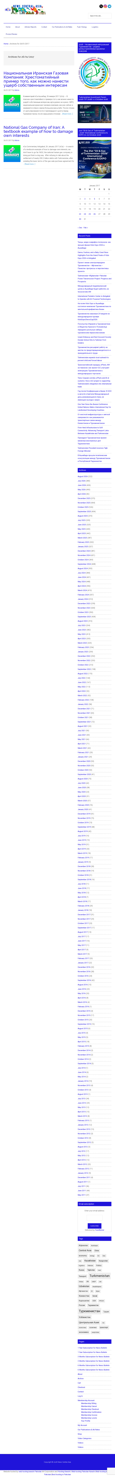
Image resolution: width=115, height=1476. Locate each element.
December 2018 (84, 866)
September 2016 (84, 980)
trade (99, 1270)
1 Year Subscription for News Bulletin (92, 1348)
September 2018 (84, 879)
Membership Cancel (89, 1406)
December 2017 (84, 915)
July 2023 (81, 625)
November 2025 (84, 503)
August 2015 (83, 1028)
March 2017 (82, 954)
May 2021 (82, 739)
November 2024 (84, 555)
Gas (104, 1256)
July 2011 (81, 1186)
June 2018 (82, 888)
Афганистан (83, 1291)
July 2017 (81, 936)
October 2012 (83, 1138)
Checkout (81, 1387)
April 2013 (82, 1112)
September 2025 (84, 511)
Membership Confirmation (91, 1412)
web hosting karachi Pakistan (30, 1471)
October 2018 (83, 875)
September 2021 (84, 722)
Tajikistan (91, 1270)
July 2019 (81, 836)
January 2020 (83, 809)
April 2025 (82, 533)
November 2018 (84, 871)
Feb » (86, 228)
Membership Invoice (89, 1415)
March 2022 (82, 695)
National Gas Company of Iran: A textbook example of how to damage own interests (38, 131)
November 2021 (84, 713)
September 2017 (84, 928)
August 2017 (83, 932)
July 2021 (81, 731)
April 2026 (82, 494)
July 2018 (81, 884)
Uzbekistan (84, 1286)
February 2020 (83, 805)
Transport (82, 1276)
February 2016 (83, 1007)
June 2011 (82, 1191)
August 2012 (83, 1147)
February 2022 (83, 700)
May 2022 (82, 687)
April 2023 (82, 639)
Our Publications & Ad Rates (89, 1430)
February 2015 (83, 1046)
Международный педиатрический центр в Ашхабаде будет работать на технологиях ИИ (93, 289)
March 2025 (82, 538)
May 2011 (82, 1195)
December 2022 (84, 656)
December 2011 (84, 1177)
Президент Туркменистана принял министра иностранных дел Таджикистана (92, 441)
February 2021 (83, 752)
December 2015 (84, 1011)
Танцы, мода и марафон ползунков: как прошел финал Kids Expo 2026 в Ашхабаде (94, 245)
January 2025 (83, 547)
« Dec (80, 228)
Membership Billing (88, 1403)
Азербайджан (97, 1286)
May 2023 (82, 634)
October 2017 (83, 923)
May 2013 (82, 1107)
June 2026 (82, 485)
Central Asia (85, 1250)
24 (85, 214)
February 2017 (83, 958)
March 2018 (82, 901)
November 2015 (84, 1015)
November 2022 (84, 660)
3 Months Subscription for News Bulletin (93, 1357)
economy (83, 1255)
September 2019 (84, 827)
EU (98, 1256)
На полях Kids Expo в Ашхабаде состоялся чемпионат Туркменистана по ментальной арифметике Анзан (94, 306)
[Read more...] (67, 114)
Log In (80, 1396)
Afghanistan (83, 1245)
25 (90, 214)
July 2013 (81, 1099)
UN (87, 1281)
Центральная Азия (89, 1322)
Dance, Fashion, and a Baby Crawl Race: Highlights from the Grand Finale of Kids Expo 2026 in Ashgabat (93, 255)
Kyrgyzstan (103, 1261)
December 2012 (84, 1129)
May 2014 (82, 1077)
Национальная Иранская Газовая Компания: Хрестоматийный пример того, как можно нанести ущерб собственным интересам (36, 79)
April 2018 (82, 897)
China (97, 1251)
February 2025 (83, 542)
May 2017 (82, 945)
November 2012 (84, 1134)
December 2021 (84, 709)
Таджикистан (93, 1305)
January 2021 (83, 757)
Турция (106, 1312)
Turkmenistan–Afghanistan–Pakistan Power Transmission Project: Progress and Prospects (94, 279)
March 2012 (82, 1164)
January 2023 (83, 652)
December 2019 (84, 814)
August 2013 (83, 1094)
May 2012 (82, 1155)
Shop (80, 1434)
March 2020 (82, 801)
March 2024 (82, 590)
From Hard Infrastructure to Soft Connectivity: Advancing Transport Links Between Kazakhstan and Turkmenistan (93, 431)
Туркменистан (89, 1311)
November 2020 (84, 766)
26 (95, 214)
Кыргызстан (84, 1301)
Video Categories (84, 1438)
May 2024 (82, 582)
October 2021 (83, 717)
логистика (82, 1327)
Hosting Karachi (64, 1471)
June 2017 (82, 941)
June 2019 (82, 840)
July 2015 (81, 1033)
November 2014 (84, 1055)
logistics (81, 1265)
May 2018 (82, 893)
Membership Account (86, 1400)
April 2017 (82, 950)
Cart (79, 1383)
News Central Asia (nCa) (25, 9)
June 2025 (82, 525)
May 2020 (82, 792)
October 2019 (83, 823)
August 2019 (83, 831)
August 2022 (83, 674)
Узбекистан (84, 1317)
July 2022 (81, 678)
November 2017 (84, 919)
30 (80, 219)
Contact (81, 1392)
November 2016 (84, 971)
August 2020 (83, 779)
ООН (94, 1301)
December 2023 (84, 603)
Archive (81, 1378)
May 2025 (82, 529)
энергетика (95, 1332)
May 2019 (82, 844)
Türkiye (81, 1281)
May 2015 (82, 1037)
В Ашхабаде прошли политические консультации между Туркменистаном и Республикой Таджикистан (94, 458)
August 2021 (83, 726)
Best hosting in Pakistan (61, 1474)
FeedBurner (99, 1230)
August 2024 (83, 568)
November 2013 (84, 1085)
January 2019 (83, 862)
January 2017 (83, 963)
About (80, 1374)
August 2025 (83, 516)
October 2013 (83, 1090)
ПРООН (101, 1301)
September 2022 (84, 669)
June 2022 (82, 682)
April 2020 (82, 796)
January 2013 (83, 1125)
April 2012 (82, 1160)
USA (100, 1281)
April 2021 (82, 744)
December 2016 (84, 967)
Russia (81, 1270)
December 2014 (84, 1050)
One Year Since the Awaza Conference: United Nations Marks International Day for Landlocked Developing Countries (94, 407)
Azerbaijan (94, 1245)
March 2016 (82, 1002)
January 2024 (83, 599)
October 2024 (83, 560)
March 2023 (82, 643)
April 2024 (82, 586)
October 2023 (83, 612)
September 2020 (84, 774)
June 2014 (82, 1072)
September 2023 (84, 617)
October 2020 (83, 770)
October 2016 (83, 976)
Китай (95, 1296)
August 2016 (83, 985)
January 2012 (83, 1173)
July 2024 (81, 573)
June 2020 (82, 787)
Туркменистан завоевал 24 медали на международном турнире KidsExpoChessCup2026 (94, 317)
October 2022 (83, 665)
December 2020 (84, 761)
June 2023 (82, 630)
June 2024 (82, 577)
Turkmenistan (100, 1276)
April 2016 (82, 998)
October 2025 (83, 507)
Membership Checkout (90, 1409)
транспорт (104, 1327)
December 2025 (84, 498)
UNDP (94, 1281)
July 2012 (81, 1151)
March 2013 (82, 1116)
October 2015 (83, 1020)
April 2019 (82, 849)
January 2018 (83, 910)
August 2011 (83, 1182)
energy (92, 1256)
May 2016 (82, 993)
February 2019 (83, 858)
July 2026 (81, 481)
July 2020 (81, 783)
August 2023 (83, 621)
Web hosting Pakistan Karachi (83, 1471)
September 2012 (84, 1142)
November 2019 (84, 818)
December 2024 (84, 551)
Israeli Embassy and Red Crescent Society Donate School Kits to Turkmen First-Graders (94, 340)
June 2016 (82, 989)
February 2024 (83, 595)
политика (92, 1327)
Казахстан (84, 1296)
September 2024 (84, 564)
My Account (82, 1425)
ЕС (92, 1291)
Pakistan (90, 1265)
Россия (82, 1305)
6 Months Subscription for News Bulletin (93, 1365)
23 (80, 214)
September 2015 (84, 1024)
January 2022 (83, 704)
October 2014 (83, 1059)
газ (103, 1323)
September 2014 (84, 1063)
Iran (80, 1261)
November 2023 (84, 608)
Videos (80, 1443)
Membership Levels (89, 1418)
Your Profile (85, 1421)
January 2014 (83, 1081)
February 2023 (83, 647)
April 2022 (82, 691)
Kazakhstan (90, 1260)
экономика (83, 1332)
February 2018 (83, 906)
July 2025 (81, 520)
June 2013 (82, 1103)
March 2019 (82, 853)
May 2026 (82, 490)
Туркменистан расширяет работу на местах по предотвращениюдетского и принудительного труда (94, 350)
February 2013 (83, 1120)
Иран (98, 1291)
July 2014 (81, 1068)
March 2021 (82, 748)
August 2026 (83, 476)
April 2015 (82, 1042)
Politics (98, 1265)
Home (6, 44)
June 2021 (82, 735)
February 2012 (83, 1169)
